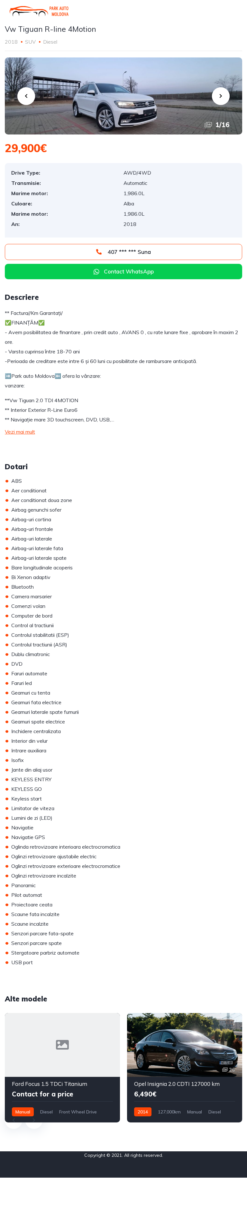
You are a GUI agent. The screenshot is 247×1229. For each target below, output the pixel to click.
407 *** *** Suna (128, 251)
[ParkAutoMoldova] (39, 11)
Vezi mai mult (20, 431)
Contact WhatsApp (129, 271)
